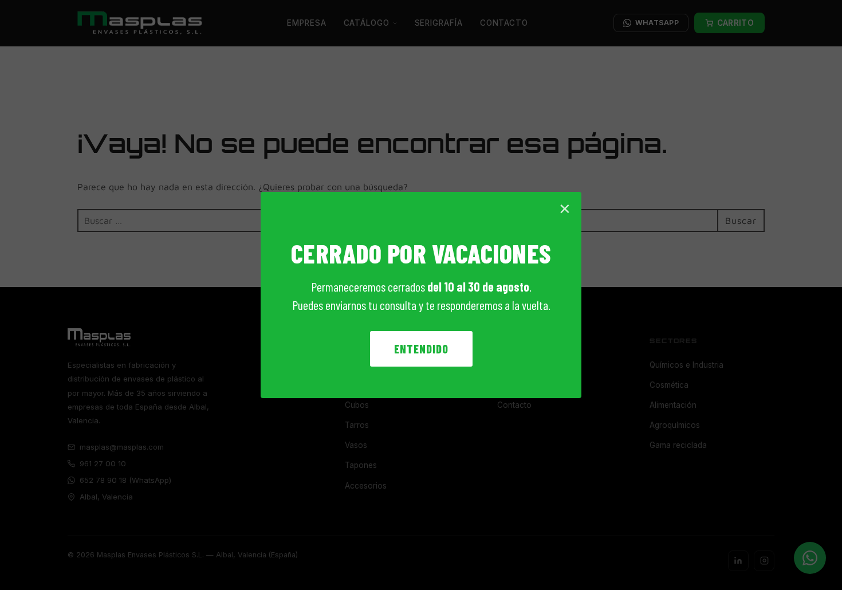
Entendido (421, 349)
